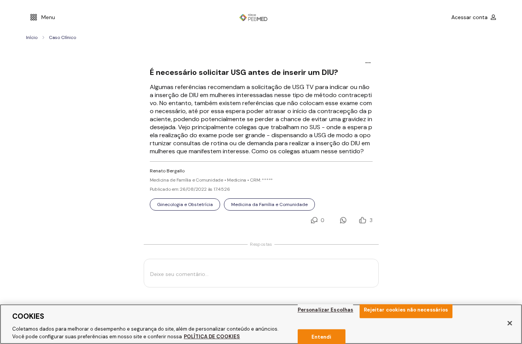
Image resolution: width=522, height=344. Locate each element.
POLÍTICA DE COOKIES (212, 336)
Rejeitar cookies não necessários (406, 310)
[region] (261, 324)
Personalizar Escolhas (325, 310)
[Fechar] (509, 323)
